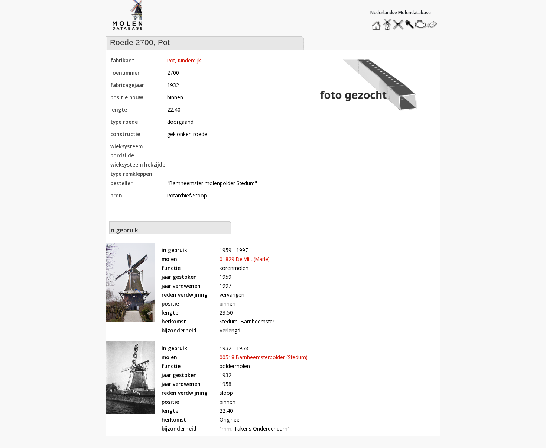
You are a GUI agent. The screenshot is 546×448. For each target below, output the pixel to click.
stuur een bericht (434, 24)
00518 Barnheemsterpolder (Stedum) (264, 357)
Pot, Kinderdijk (184, 60)
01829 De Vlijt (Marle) (245, 258)
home (377, 22)
